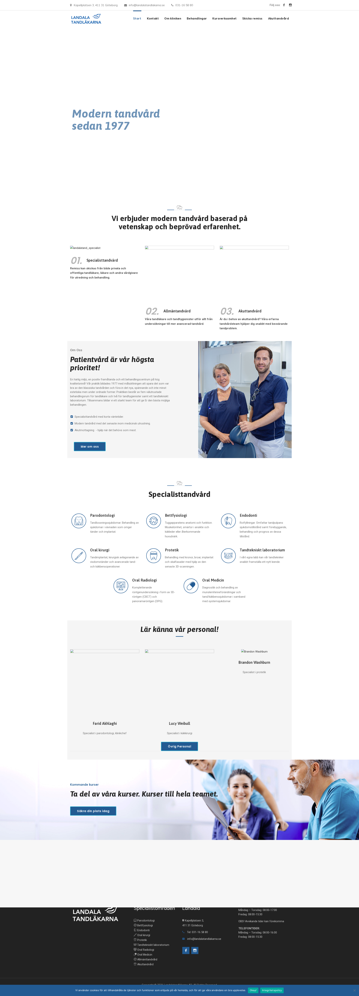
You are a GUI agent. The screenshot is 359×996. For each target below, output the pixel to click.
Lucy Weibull (179, 723)
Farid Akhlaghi (105, 723)
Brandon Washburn (254, 662)
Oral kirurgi (99, 550)
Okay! (253, 990)
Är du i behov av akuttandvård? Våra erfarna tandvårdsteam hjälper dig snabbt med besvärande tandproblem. (254, 324)
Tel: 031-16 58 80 (197, 932)
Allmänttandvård (146, 959)
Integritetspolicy (272, 990)
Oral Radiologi (144, 580)
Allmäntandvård (177, 311)
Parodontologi (102, 515)
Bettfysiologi (176, 515)
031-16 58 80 (184, 5)
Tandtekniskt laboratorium (262, 550)
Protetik (172, 550)
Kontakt (153, 18)
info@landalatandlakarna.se (147, 5)
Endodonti (248, 515)
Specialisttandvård (102, 260)
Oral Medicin (213, 580)
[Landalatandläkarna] (86, 18)
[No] (354, 990)
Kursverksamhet (224, 18)
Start (137, 18)
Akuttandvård (278, 18)
